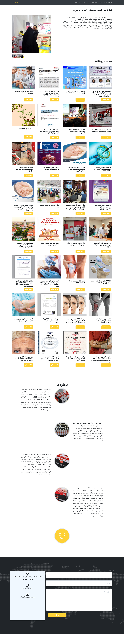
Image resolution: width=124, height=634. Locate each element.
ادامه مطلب (28, 99)
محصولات (94, 2)
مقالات (75, 2)
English (15, 2)
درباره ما (100, 2)
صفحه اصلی (108, 2)
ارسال (57, 615)
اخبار (88, 2)
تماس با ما (82, 2)
